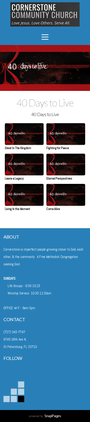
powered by (45, 416)
